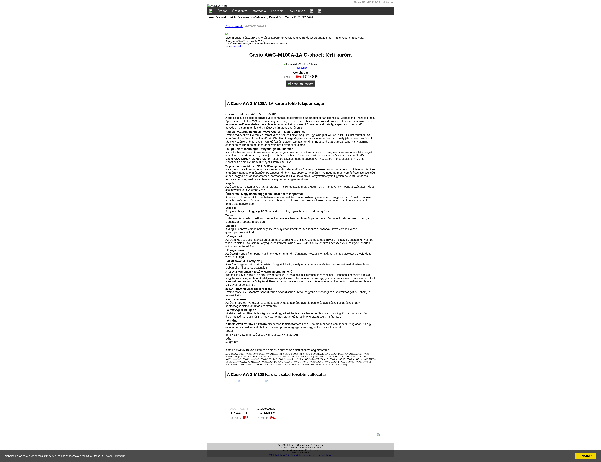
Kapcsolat (277, 11)
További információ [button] (114, 456)
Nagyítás (302, 68)
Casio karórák (234, 26)
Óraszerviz (239, 11)
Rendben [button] (586, 456)
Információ (259, 11)
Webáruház (297, 11)
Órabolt (222, 11)
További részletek (233, 46)
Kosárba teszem (302, 83)
